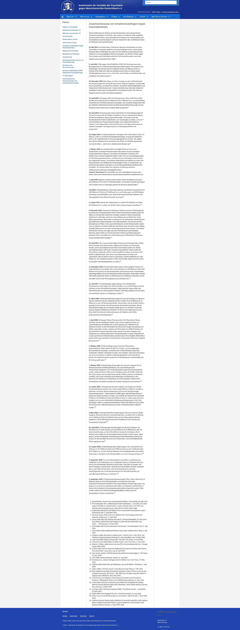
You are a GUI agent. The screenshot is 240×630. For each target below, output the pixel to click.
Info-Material (127, 17)
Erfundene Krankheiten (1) (72, 30)
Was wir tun (83, 17)
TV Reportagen (68, 76)
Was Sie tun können (158, 17)
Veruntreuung (67, 57)
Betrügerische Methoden (71, 54)
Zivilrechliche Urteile (69, 42)
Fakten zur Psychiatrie (70, 27)
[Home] (62, 16)
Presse (141, 17)
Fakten (159, 12)
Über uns (69, 17)
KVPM (154, 12)
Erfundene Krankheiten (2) (72, 33)
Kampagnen (99, 17)
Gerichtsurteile (67, 36)
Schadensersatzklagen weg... (170, 12)
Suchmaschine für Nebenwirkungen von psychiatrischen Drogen (71, 81)
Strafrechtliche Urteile (70, 39)
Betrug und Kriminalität (70, 51)
